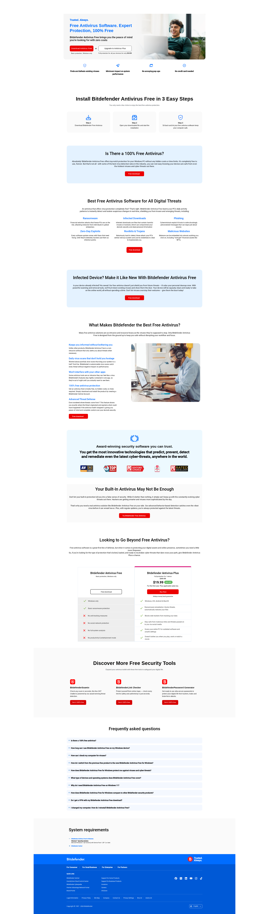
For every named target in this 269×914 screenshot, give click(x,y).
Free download (106, 592)
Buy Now (163, 592)
